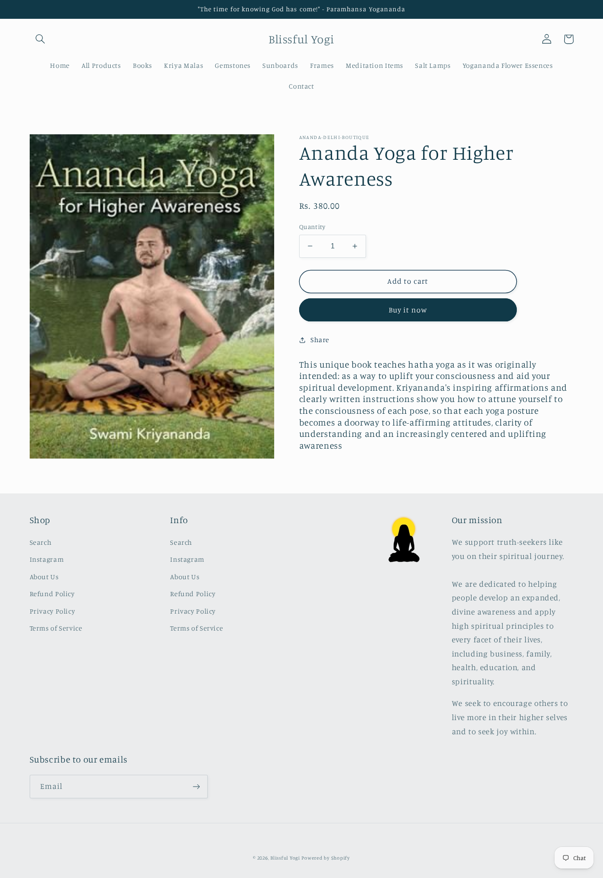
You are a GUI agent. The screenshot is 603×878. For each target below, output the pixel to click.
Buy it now (408, 309)
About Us (44, 577)
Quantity (312, 226)
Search (41, 542)
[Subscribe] (196, 786)
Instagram (47, 559)
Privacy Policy (52, 611)
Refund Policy (52, 594)
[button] (40, 39)
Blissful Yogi (285, 858)
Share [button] (319, 340)
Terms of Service (56, 628)
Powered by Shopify (326, 858)
